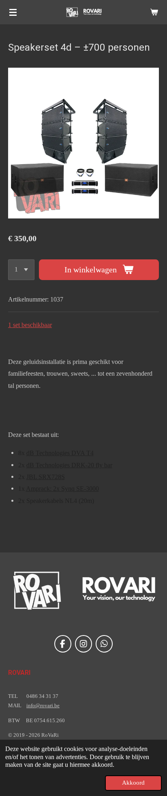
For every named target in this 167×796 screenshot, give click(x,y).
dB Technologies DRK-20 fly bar (69, 465)
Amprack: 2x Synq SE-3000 (62, 488)
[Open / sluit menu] (13, 12)
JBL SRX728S (45, 477)
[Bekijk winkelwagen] (154, 12)
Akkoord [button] (133, 782)
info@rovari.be (43, 705)
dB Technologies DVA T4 (60, 453)
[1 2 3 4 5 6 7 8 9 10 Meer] (21, 269)
